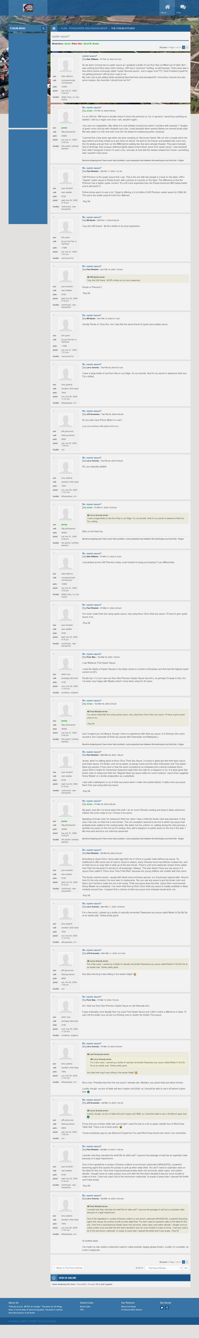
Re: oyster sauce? (92, 107)
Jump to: (139, 1267)
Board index (85, 1306)
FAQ (82, 1309)
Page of (174, 47)
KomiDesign (51, 1321)
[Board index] (52, 28)
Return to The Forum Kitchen (69, 1267)
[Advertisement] (28, 79)
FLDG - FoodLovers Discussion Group (84, 28)
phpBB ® (24, 1321)
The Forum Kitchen (123, 28)
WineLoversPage (128, 1306)
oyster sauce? (60, 36)
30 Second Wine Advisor (131, 1309)
